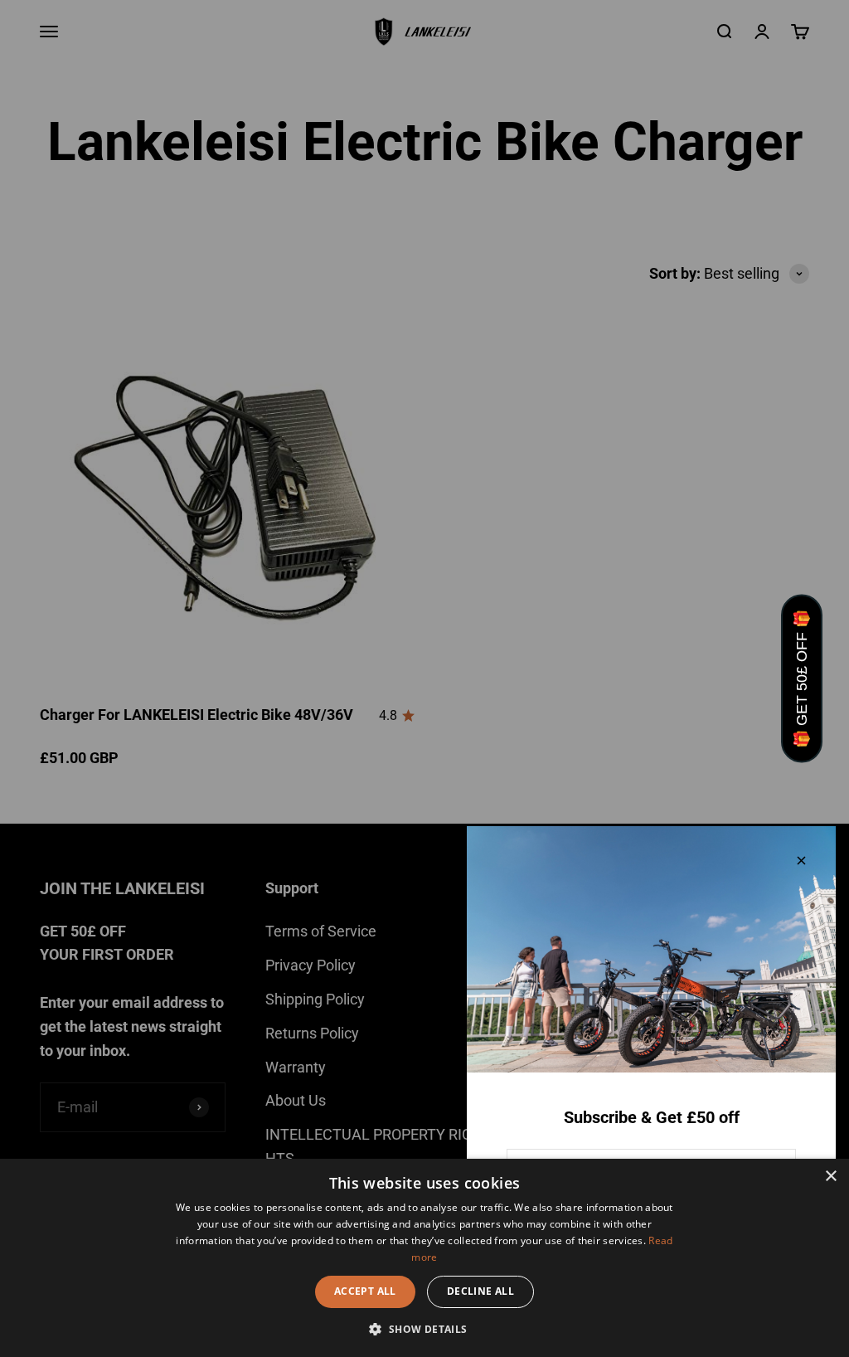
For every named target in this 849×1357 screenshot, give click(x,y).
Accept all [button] (365, 1291)
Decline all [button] (480, 1291)
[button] (424, 1329)
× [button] (830, 1176)
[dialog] (424, 1258)
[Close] (801, 860)
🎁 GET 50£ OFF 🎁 (801, 679)
